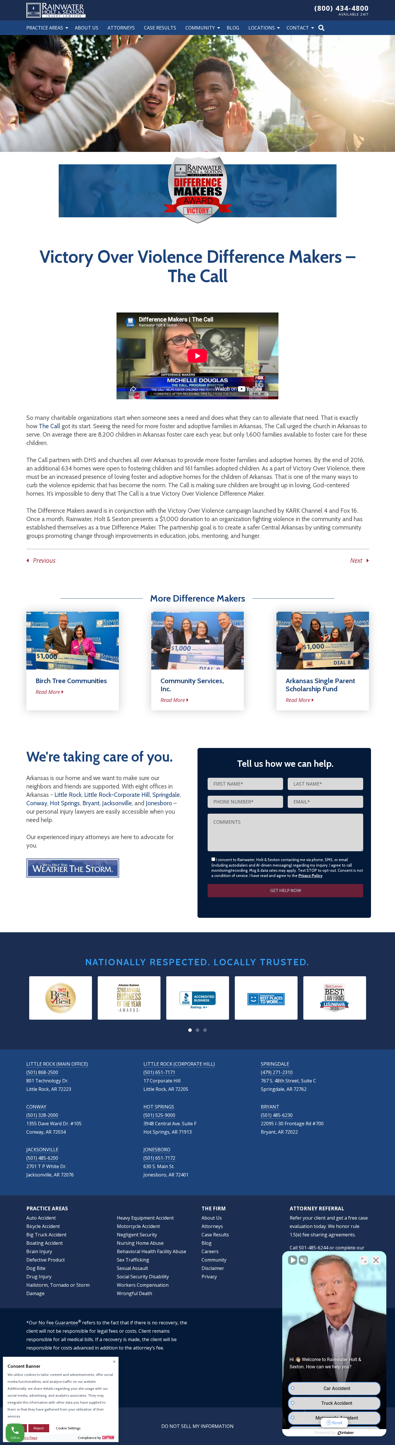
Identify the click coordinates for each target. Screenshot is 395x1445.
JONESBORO (156, 1149)
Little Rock (68, 794)
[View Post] (72, 641)
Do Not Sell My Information (197, 1426)
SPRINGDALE (275, 1064)
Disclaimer (213, 1268)
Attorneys (121, 28)
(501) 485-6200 (42, 1158)
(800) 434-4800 (341, 8)
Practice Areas (44, 28)
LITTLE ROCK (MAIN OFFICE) (57, 1064)
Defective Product (45, 1260)
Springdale (166, 794)
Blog (233, 28)
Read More (48, 691)
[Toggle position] (363, 1260)
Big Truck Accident (46, 1234)
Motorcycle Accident (138, 1226)
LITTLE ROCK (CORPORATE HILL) (179, 1064)
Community (200, 28)
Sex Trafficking (133, 1260)
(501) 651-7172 (159, 1158)
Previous (42, 560)
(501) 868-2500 (42, 1072)
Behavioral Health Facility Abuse (151, 1251)
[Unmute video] (292, 1260)
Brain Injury (39, 1251)
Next (358, 560)
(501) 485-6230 (277, 1115)
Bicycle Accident (43, 1226)
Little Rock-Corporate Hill (117, 794)
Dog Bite (35, 1268)
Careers (210, 1251)
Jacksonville (117, 803)
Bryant (90, 803)
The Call (49, 426)
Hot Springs (65, 803)
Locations (261, 28)
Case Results (160, 28)
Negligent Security (137, 1234)
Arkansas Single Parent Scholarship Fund (320, 684)
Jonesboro (159, 803)
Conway (36, 803)
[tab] (190, 1030)
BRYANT (270, 1107)
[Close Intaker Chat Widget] (376, 1260)
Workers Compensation (143, 1285)
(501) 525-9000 (159, 1115)
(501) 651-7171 (159, 1072)
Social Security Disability (143, 1276)
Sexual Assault (132, 1268)
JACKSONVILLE (42, 1149)
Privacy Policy (310, 875)
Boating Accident (44, 1243)
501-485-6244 (313, 1247)
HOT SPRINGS (158, 1107)
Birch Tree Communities (71, 680)
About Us (86, 28)
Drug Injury (38, 1276)
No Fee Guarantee (58, 1322)
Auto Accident (41, 1218)
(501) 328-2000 (42, 1115)
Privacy (209, 1276)
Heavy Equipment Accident (145, 1218)
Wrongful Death (134, 1293)
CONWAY (36, 1107)
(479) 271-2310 (277, 1072)
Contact (298, 28)
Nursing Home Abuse (140, 1243)
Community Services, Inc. (192, 684)
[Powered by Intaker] (346, 1433)
